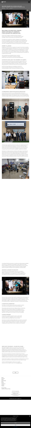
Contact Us (3, 383)
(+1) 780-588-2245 (15, 395)
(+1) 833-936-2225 (14, 394)
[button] (29, 416)
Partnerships (3, 380)
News (2, 381)
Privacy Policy (3, 387)
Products (3, 378)
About (2, 379)
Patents (2, 385)
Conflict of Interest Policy (5, 388)
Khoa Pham (3, 8)
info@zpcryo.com (15, 393)
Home (2, 377)
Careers (2, 384)
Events (2, 382)
